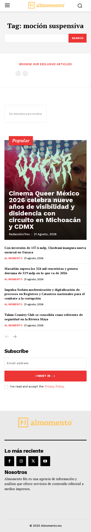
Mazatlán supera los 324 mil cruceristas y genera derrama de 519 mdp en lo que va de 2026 (41, 270)
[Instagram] (21, 461)
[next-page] (14, 337)
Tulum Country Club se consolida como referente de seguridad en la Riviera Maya (43, 317)
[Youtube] (45, 461)
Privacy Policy (54, 386)
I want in (43, 375)
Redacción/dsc (19, 234)
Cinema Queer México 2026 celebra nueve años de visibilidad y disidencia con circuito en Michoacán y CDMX (45, 209)
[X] (33, 461)
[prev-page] (18, 73)
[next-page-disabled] (25, 73)
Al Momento (13, 258)
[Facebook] (9, 461)
